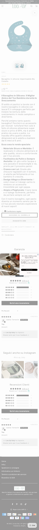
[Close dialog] (37, 254)
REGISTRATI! (29, 269)
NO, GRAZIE (29, 272)
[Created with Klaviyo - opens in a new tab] (19, 276)
